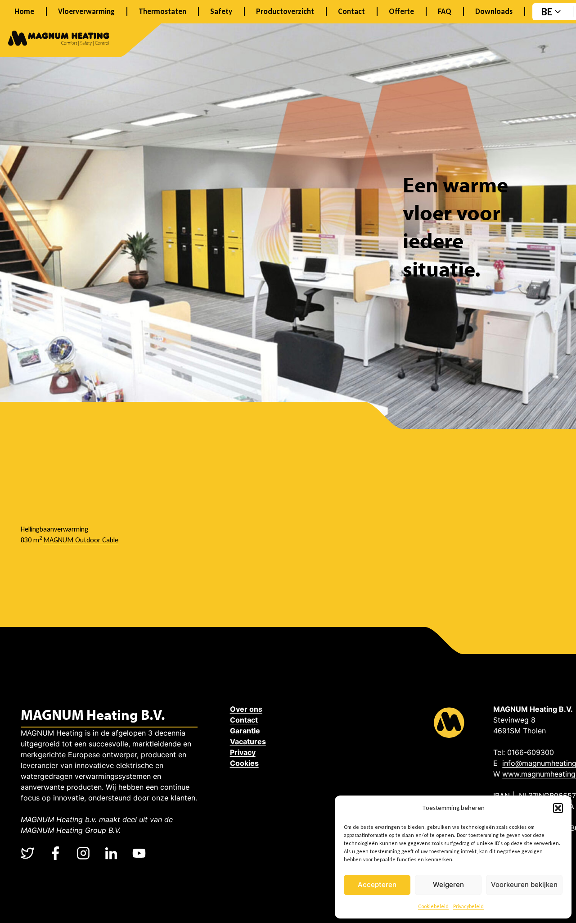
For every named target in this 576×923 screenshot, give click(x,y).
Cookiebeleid (433, 906)
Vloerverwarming (86, 11)
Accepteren (377, 884)
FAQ (444, 11)
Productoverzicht (285, 11)
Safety (221, 11)
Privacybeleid (468, 906)
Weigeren (448, 884)
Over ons (246, 709)
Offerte (401, 11)
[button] (558, 808)
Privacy (243, 752)
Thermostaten (162, 11)
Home (24, 11)
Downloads (494, 11)
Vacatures (248, 741)
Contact (351, 11)
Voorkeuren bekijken (524, 884)
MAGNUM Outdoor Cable (80, 540)
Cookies (244, 763)
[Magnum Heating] (58, 40)
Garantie (245, 730)
